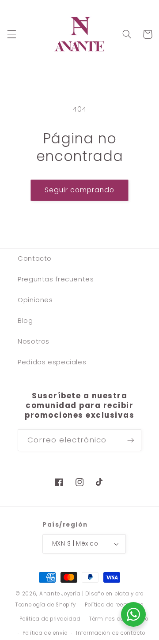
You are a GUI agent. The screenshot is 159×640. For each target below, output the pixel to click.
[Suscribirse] (131, 440)
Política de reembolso (114, 604)
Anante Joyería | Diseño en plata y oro (91, 593)
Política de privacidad (49, 618)
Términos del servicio (118, 618)
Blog (25, 320)
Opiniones (35, 300)
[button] (11, 34)
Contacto (35, 258)
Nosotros (33, 341)
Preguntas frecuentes (56, 279)
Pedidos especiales (52, 362)
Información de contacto (110, 632)
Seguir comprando (80, 190)
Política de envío (45, 632)
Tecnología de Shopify (45, 604)
